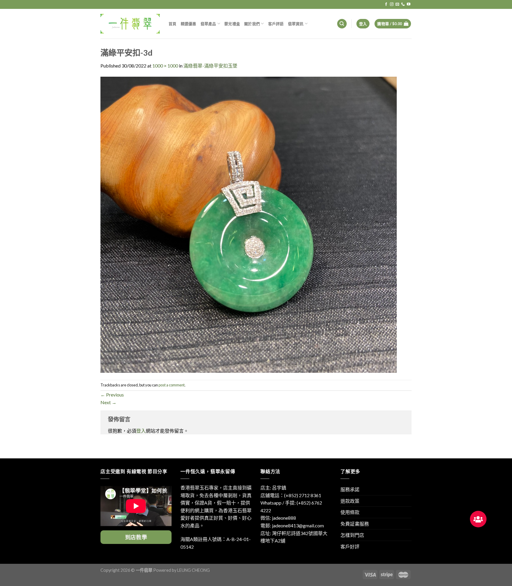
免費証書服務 (354, 523)
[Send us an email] (397, 4)
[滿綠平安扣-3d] (248, 224)
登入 (141, 431)
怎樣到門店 (352, 535)
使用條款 (349, 512)
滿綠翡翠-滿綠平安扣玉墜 (210, 65)
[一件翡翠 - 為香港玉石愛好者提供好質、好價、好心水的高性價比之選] (130, 23)
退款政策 (349, 501)
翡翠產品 (208, 23)
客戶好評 (349, 546)
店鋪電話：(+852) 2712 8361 (290, 495)
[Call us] (403, 4)
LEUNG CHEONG (193, 570)
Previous (112, 394)
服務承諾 (349, 489)
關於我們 (252, 23)
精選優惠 (188, 23)
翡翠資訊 (296, 23)
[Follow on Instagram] (391, 4)
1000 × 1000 (165, 65)
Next (108, 402)
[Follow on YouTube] (408, 4)
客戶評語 (276, 23)
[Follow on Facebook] (386, 4)
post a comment (172, 385)
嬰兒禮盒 (232, 23)
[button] (478, 519)
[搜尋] (342, 24)
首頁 (173, 23)
